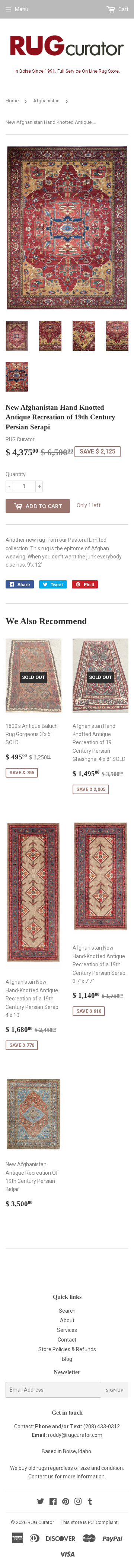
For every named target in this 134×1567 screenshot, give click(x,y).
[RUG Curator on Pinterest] (66, 1502)
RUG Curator (41, 1522)
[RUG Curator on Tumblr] (90, 1502)
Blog (67, 1359)
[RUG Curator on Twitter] (40, 1502)
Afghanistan (46, 100)
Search (67, 1311)
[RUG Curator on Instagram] (78, 1502)
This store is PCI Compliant (89, 1522)
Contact (67, 1340)
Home (12, 100)
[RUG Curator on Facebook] (53, 1502)
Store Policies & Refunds (67, 1349)
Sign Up (115, 1390)
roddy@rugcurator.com (75, 1435)
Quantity (16, 474)
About (67, 1320)
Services (67, 1330)
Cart (122, 9)
